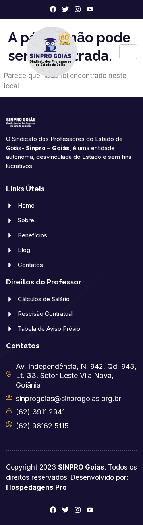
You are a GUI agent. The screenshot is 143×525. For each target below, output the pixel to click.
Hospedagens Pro (36, 487)
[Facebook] (53, 9)
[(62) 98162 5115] (9, 424)
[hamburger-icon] (128, 51)
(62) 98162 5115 (42, 426)
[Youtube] (90, 9)
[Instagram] (77, 9)
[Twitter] (65, 9)
